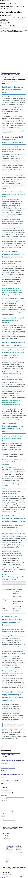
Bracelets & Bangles (10, 846)
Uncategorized (7, 75)
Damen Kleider (9, 850)
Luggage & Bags (19, 847)
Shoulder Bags (19, 849)
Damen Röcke (9, 852)
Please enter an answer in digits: (7, 811)
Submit (2, 815)
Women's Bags (19, 852)
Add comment (9, 790)
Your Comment (4, 800)
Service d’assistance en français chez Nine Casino (12, 780)
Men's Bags (18, 848)
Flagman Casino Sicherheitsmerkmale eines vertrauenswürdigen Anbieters (10, 754)
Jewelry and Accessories (18, 845)
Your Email (3, 798)
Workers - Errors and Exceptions (10, 26)
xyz (16, 853)
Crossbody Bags (9, 849)
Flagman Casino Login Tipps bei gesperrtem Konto (12, 760)
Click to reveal (24, 30)
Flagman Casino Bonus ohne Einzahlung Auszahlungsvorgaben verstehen (10, 767)
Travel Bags (18, 850)
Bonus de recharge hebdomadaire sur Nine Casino (12, 774)
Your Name (4, 795)
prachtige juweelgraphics (13, 247)
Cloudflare (3, 19)
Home (2, 75)
